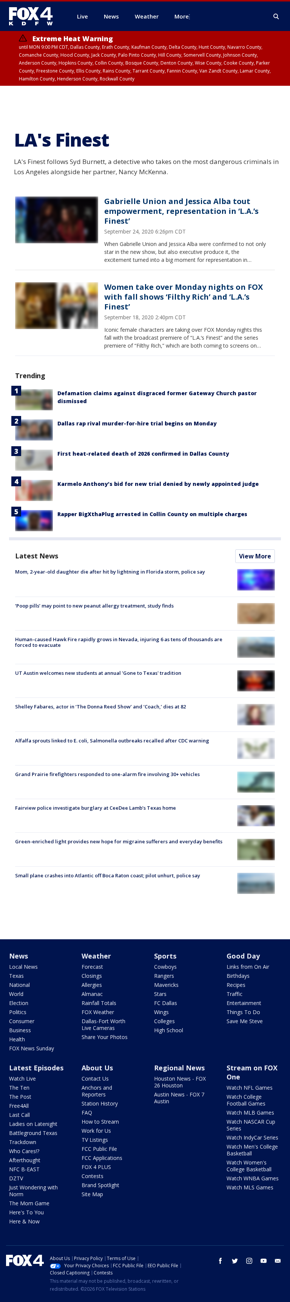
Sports (165, 955)
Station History (100, 1103)
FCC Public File (99, 1148)
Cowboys (165, 966)
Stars (160, 993)
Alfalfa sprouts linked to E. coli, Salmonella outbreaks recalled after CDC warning (112, 740)
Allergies (92, 984)
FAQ (87, 1112)
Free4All (19, 1105)
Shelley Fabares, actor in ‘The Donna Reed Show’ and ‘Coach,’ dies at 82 (100, 706)
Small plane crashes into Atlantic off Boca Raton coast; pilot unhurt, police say (107, 875)
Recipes (236, 984)
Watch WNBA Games (253, 1178)
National (19, 984)
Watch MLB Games (250, 1112)
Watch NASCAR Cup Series (251, 1125)
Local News (23, 966)
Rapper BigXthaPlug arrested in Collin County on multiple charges (152, 514)
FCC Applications (102, 1157)
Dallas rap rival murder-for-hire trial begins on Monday (137, 423)
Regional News (179, 1067)
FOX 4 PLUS (96, 1167)
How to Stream (100, 1121)
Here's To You (26, 1212)
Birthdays (238, 975)
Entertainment (244, 1003)
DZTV (16, 1178)
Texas (16, 975)
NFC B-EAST (24, 1169)
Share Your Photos (105, 1037)
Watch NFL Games (250, 1087)
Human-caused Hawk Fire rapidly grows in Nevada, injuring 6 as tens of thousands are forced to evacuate (118, 642)
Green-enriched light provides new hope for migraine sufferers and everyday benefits (118, 841)
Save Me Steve (245, 1021)
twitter (235, 1261)
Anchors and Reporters (97, 1091)
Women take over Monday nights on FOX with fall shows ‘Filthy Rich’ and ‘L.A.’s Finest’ (183, 297)
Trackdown (22, 1142)
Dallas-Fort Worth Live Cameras (103, 1024)
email (278, 1261)
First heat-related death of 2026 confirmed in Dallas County (143, 453)
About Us (97, 1067)
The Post (20, 1096)
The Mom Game (29, 1203)
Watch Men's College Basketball (252, 1150)
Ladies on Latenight (33, 1123)
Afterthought (24, 1160)
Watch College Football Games (246, 1100)
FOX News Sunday (31, 1048)
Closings (92, 975)
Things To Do (243, 1012)
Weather (96, 955)
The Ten (19, 1087)
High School (168, 1030)
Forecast (92, 966)
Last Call (19, 1114)
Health (17, 1039)
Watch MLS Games (250, 1187)
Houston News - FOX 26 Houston (180, 1082)
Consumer (21, 1021)
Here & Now (24, 1221)
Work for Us (96, 1130)
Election (18, 1003)
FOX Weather (98, 1012)
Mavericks (166, 984)
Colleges (164, 1021)
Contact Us (95, 1078)
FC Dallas (165, 1003)
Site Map (92, 1194)
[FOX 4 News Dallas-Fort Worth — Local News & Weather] (34, 16)
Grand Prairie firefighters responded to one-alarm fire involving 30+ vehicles (107, 774)
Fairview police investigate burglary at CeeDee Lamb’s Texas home (95, 807)
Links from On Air (248, 966)
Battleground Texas (33, 1133)
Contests (92, 1176)
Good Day (243, 955)
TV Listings (95, 1139)
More (181, 16)
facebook (220, 1261)
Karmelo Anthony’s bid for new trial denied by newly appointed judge (158, 483)
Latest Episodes (36, 1067)
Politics (17, 1012)
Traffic (234, 993)
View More (255, 556)
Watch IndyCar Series (252, 1137)
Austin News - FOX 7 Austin (179, 1098)
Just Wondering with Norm (33, 1191)
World (16, 993)
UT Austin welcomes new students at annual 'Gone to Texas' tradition (98, 673)
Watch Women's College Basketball (249, 1166)
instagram (249, 1261)
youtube (264, 1261)
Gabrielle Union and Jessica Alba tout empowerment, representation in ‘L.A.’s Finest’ (181, 211)
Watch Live (22, 1078)
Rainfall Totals (99, 1003)
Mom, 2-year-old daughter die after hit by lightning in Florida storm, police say (110, 571)
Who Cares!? (24, 1151)
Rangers (164, 975)
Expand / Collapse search (276, 17)
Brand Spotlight (100, 1185)
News (18, 955)
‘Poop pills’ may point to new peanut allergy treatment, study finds (94, 605)
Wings (161, 1012)
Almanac (92, 993)
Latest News (36, 555)
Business (20, 1030)
